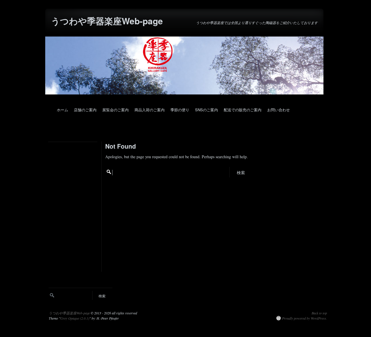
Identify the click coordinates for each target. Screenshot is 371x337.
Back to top (319, 313)
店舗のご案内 (85, 109)
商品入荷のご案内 (149, 109)
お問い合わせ (278, 109)
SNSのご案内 (206, 109)
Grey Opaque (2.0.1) (74, 318)
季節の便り (179, 109)
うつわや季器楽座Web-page (107, 20)
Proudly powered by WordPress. (304, 318)
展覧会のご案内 (115, 109)
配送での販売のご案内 (242, 109)
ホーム (62, 109)
